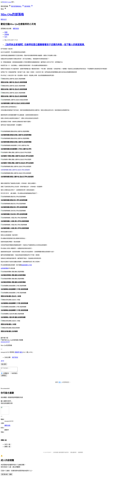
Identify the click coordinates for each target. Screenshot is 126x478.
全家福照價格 (4, 268)
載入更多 (3, 364)
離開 (10, 474)
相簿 (5, 32)
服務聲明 (80, 452)
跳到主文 (4, 19)
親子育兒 (15, 357)
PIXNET (49, 452)
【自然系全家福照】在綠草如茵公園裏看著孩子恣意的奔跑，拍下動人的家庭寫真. (44, 44)
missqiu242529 (5, 342)
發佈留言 (3, 375)
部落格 (6, 34)
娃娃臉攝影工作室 (26, 265)
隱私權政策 (73, 452)
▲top (2, 360)
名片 (5, 37)
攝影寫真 (16, 28)
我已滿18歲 (4, 474)
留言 (21, 352)
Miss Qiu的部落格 (12, 14)
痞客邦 (17, 352)
